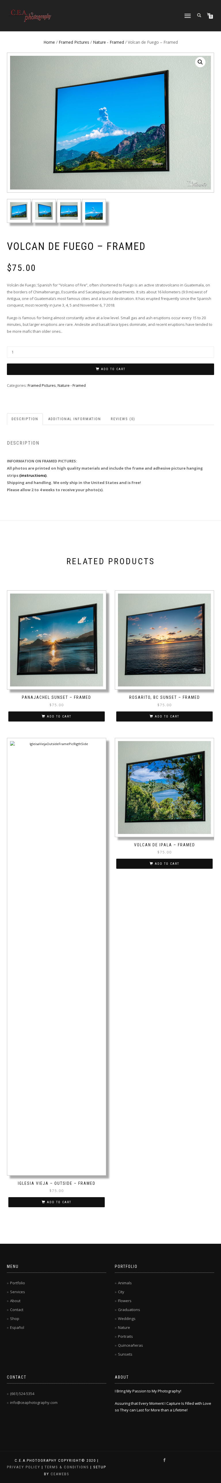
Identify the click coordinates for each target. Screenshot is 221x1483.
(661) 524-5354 (22, 1393)
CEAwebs (59, 1474)
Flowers (125, 1300)
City (121, 1291)
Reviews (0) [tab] (123, 419)
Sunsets (125, 1354)
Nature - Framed (108, 42)
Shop (14, 1318)
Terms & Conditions (67, 1467)
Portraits (125, 1336)
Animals (125, 1282)
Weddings (127, 1318)
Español (17, 1327)
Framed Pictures (74, 42)
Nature (124, 1327)
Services (17, 1291)
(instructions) (32, 475)
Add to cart (113, 369)
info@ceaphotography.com (34, 1402)
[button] (200, 62)
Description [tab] (25, 419)
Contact (16, 1309)
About (15, 1300)
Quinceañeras (130, 1345)
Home (49, 42)
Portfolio (17, 1282)
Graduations (129, 1309)
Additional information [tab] (74, 419)
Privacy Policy (23, 1467)
